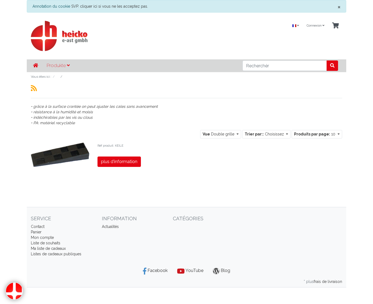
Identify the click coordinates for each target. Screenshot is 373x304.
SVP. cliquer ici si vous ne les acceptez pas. (109, 6)
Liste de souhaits (45, 243)
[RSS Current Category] (34, 88)
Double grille (219, 134)
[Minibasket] (335, 26)
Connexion (314, 25)
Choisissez (265, 134)
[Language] (295, 26)
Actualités (110, 226)
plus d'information (119, 161)
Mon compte (42, 237)
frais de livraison (328, 281)
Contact (38, 226)
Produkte (57, 65)
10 (315, 134)
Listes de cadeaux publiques (56, 254)
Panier (36, 232)
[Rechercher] (332, 65)
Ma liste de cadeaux (48, 248)
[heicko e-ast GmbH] (133, 36)
